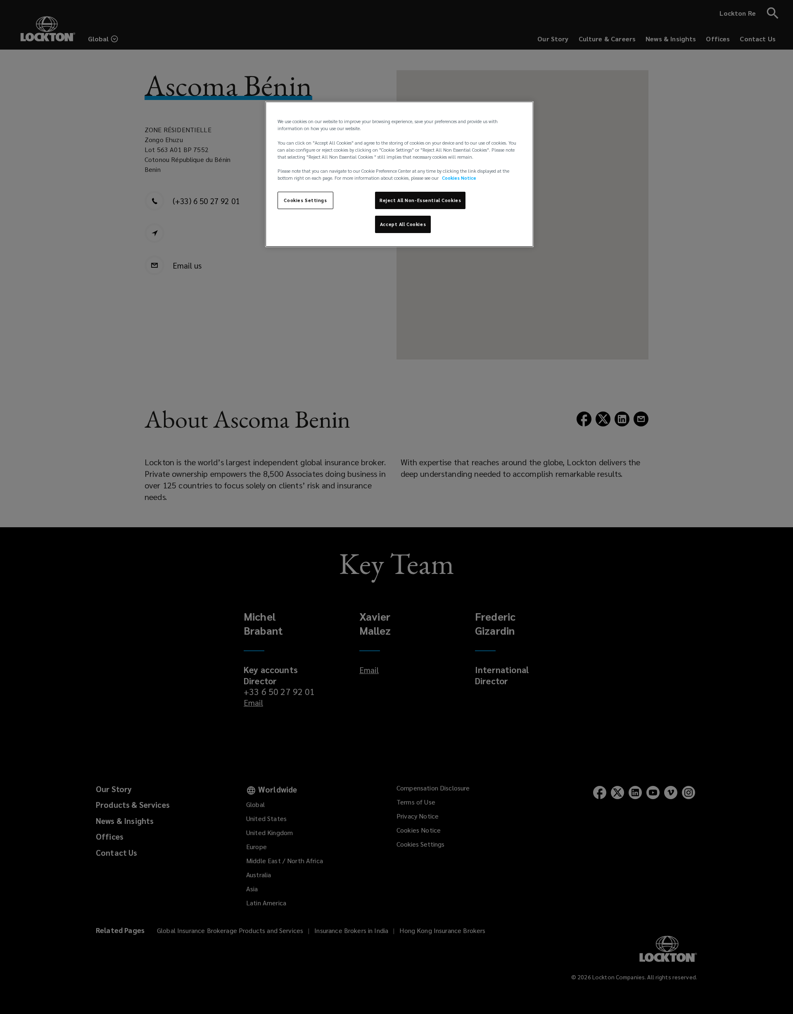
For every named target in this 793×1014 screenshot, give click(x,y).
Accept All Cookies (403, 224)
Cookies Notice (459, 178)
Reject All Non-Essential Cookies (420, 200)
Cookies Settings (305, 200)
